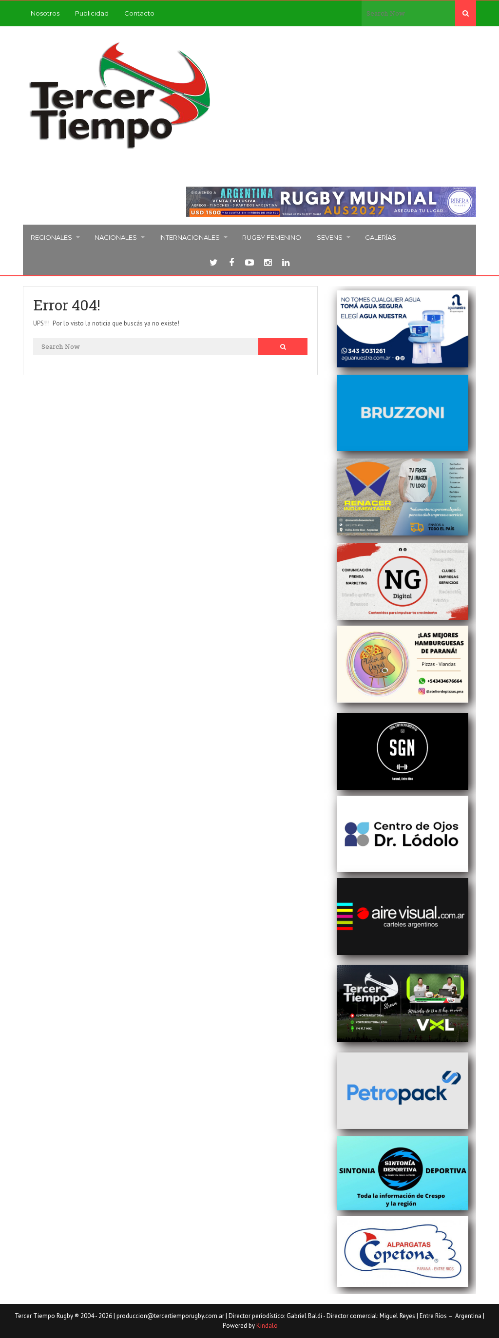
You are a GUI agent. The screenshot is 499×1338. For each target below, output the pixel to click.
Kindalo (267, 1325)
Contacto (139, 13)
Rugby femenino (271, 237)
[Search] (465, 13)
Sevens (330, 237)
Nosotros (45, 13)
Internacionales (189, 237)
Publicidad (92, 13)
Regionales (51, 237)
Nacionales (116, 237)
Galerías (380, 237)
